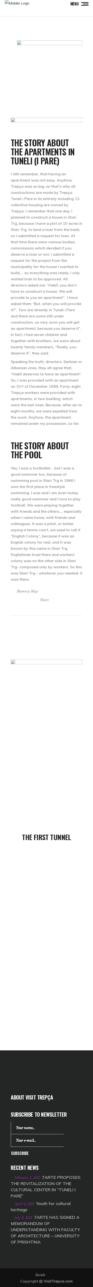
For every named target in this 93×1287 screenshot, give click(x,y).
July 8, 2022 (24, 1217)
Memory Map (27, 591)
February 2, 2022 (28, 1177)
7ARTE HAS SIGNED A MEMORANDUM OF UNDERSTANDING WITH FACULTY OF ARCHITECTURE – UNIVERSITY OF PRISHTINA (45, 1230)
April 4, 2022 (25, 1203)
